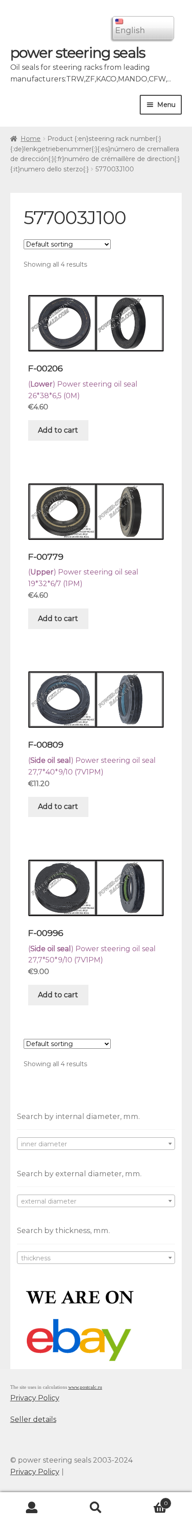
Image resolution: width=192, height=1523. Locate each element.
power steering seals (77, 52)
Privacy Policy (34, 1398)
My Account (32, 1508)
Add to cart (58, 430)
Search (96, 1508)
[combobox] (96, 1143)
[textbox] (96, 1144)
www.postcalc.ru (85, 1387)
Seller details (33, 1419)
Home (31, 139)
